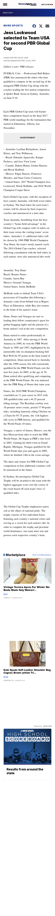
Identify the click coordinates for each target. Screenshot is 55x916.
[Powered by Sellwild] (47, 726)
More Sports (13, 25)
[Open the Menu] (5, 4)
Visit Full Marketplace (41, 555)
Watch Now (46, 4)
